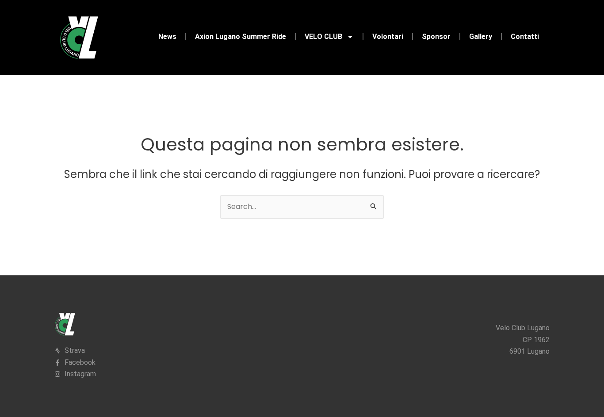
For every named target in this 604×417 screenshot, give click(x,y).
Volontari (387, 36)
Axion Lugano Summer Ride (240, 36)
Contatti (525, 36)
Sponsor (436, 36)
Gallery (480, 36)
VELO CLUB (323, 36)
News (167, 36)
